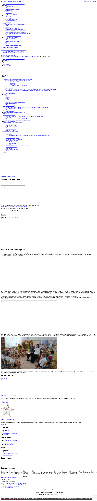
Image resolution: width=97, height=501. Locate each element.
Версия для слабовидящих (90, 1)
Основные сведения (14, 81)
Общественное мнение (8, 106)
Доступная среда (10, 92)
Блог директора (4, 176)
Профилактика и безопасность (10, 131)
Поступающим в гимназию (12, 28)
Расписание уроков (11, 39)
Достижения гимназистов (12, 14)
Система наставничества (9, 121)
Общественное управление (10, 100)
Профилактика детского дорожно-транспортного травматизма (24, 141)
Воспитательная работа (9, 115)
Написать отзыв (10, 111)
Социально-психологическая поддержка (16, 32)
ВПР (7, 42)
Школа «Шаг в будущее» (9, 443)
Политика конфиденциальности (13, 499)
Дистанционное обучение (12, 41)
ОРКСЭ (5, 76)
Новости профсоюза (11, 125)
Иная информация (10, 93)
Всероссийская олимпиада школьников (15, 24)
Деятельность (9, 88)
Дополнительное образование (13, 36)
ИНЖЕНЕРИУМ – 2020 (8, 419)
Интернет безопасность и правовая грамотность (18, 145)
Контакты (22, 52)
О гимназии (6, 5)
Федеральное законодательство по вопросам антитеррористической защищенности (29, 135)
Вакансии (5, 152)
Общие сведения (10, 6)
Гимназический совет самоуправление (15, 102)
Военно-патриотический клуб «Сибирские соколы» (18, 120)
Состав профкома (10, 124)
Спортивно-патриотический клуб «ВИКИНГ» (17, 118)
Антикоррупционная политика (13, 133)
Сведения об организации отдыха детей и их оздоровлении (17, 79)
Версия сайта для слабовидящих (8, 477)
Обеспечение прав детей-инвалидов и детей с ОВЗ (18, 33)
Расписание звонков (11, 38)
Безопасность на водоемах (12, 138)
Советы (8, 99)
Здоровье (8, 22)
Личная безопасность (11, 147)
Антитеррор (9, 134)
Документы (12, 83)
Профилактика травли (11, 150)
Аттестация (9, 18)
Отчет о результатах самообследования (15, 7)
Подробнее (3, 400)
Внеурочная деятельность (12, 9)
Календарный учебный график (13, 45)
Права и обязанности (11, 129)
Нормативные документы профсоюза (15, 127)
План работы (9, 16)
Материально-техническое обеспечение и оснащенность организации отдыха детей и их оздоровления (31, 89)
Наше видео (9, 10)
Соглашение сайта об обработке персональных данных (14, 206)
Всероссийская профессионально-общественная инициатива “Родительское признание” (27, 107)
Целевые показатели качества (8, 55)
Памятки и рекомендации (15, 136)
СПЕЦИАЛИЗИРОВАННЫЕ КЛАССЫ (16, 31)
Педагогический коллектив (10, 433)
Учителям (5, 15)
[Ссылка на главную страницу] (9, 47)
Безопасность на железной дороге (14, 139)
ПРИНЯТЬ (3, 499)
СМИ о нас (6, 113)
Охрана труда (9, 148)
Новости (5, 75)
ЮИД (10, 144)
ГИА (7, 25)
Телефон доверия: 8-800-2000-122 (11, 52)
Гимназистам (6, 23)
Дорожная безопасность (12, 140)
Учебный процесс (7, 65)
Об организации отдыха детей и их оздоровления (18, 80)
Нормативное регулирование (13, 95)
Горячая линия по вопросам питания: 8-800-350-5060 (13, 50)
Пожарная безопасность (12, 149)
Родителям (6, 27)
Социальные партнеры (11, 126)
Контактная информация (7, 487)
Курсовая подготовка (11, 20)
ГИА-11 (8, 98)
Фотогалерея (9, 13)
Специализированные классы (10, 77)
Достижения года (10, 130)
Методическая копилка (11, 19)
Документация (12, 143)
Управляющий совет (11, 104)
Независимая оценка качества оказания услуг (17, 109)
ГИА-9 (8, 97)
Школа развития (10, 34)
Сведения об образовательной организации (13, 4)
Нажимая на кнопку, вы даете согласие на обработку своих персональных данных (22, 205)
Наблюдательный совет (12, 103)
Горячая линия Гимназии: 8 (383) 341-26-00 (13, 51)
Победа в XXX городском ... (9, 395)
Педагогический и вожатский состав (18, 85)
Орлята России (9, 117)
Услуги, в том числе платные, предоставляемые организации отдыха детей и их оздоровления (29, 90)
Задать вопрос (11, 176)
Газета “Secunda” (7, 455)
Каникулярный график (11, 43)
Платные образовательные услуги (14, 29)
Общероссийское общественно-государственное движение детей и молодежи (25, 116)
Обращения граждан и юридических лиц (11, 1)
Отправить (3, 214)
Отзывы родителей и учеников (13, 108)
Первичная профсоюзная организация (12, 122)
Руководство (12, 84)
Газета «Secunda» (10, 11)
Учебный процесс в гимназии (10, 37)
